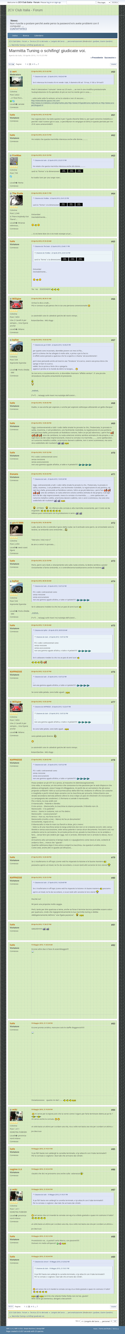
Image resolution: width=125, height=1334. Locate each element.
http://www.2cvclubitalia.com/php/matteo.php (49, 103)
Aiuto (95, 1329)
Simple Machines (29, 1328)
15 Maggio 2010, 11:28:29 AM (42, 945)
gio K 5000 (17, 522)
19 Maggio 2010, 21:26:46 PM (42, 1256)
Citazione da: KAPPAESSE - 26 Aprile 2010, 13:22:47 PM (53, 707)
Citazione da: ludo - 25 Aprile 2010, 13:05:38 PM (50, 479)
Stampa (113, 64)
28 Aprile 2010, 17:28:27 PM (41, 924)
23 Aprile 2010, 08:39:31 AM (41, 299)
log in (49, 2)
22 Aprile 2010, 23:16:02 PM (41, 115)
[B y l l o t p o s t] (11, 366)
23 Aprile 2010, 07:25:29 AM (41, 241)
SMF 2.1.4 (9, 1328)
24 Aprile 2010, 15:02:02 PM (41, 340)
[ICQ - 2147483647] (11, 101)
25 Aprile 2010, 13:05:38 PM (41, 423)
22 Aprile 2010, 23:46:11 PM (41, 193)
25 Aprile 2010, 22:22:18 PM (41, 561)
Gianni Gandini (106, 41)
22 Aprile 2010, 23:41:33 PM (41, 155)
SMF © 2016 (18, 1328)
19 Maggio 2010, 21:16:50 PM (42, 1109)
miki (14, 1109)
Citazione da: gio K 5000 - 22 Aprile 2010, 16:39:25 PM (53, 345)
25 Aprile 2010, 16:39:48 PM (41, 523)
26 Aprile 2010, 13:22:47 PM (41, 671)
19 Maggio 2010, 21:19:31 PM (42, 1149)
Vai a (77, 1321)
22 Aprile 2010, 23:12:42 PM (41, 71)
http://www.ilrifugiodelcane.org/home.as (84, 103)
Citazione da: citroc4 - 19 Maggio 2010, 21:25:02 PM (52, 1262)
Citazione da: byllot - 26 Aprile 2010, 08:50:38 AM (51, 630)
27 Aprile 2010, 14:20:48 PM (41, 857)
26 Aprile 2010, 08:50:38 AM (41, 581)
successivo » (110, 57)
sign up (57, 2)
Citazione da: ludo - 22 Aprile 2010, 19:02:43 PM (50, 77)
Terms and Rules (105, 1329)
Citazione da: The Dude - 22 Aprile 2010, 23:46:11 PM (52, 246)
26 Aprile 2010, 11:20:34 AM (41, 625)
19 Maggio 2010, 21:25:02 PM (42, 1189)
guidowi (96, 41)
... (37, 64)
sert (14, 71)
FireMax (16, 155)
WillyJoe (16, 298)
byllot (15, 339)
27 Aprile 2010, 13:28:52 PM (41, 760)
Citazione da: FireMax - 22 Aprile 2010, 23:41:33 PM (52, 198)
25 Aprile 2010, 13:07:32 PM (41, 452)
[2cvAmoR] (11, 179)
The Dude (17, 193)
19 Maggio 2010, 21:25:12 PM (42, 1236)
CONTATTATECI (18, 28)
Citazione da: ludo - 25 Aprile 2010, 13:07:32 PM (50, 586)
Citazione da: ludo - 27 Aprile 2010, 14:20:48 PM (50, 883)
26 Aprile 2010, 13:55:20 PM (41, 702)
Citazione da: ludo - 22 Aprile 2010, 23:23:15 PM (50, 160)
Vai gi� (11, 64)
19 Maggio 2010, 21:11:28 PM (42, 1023)
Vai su (11, 1306)
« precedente (97, 57)
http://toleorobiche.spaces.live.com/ (45, 100)
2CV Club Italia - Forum (25, 10)
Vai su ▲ (116, 1329)
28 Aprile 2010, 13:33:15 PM (41, 877)
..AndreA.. (35, 390)
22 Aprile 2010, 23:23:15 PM (41, 135)
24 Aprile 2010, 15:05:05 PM (41, 403)
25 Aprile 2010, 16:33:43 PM (41, 474)
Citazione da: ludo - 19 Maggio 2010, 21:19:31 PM (51, 1195)
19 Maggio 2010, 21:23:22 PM (42, 1169)
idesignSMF (41, 1328)
